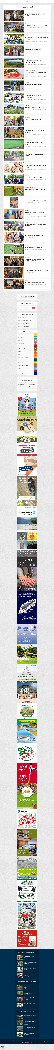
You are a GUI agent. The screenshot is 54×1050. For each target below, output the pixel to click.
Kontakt (9, 1040)
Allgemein (27, 47)
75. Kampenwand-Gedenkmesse (29, 1027)
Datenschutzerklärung (20, 1040)
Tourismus (27, 105)
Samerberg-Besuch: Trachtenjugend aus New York (30, 963)
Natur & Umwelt (28, 12)
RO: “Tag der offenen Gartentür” (35, 107)
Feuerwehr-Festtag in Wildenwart (30, 1015)
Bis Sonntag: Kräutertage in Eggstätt (36, 189)
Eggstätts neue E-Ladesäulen (33, 84)
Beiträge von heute (22, 317)
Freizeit (26, 222)
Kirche (26, 23)
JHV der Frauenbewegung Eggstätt (35, 282)
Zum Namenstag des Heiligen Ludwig (29, 1022)
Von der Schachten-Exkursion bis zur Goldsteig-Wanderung (30, 992)
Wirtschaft (27, 82)
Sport (26, 268)
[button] (3, 1047)
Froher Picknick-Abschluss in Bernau (30, 1003)
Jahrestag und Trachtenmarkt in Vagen (30, 969)
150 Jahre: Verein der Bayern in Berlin (29, 957)
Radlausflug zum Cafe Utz (33, 119)
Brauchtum (27, 257)
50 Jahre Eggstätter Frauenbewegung (36, 25)
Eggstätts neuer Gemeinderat (34, 177)
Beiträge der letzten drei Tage (24, 320)
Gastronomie (27, 117)
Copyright (13, 1040)
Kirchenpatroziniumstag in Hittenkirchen (29, 1034)
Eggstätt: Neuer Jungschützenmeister (36, 271)
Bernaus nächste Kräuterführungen (30, 997)
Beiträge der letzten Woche (24, 323)
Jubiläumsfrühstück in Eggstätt (35, 236)
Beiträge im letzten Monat (24, 326)
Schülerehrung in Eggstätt (33, 49)
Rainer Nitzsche (29, 1042)
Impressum (5, 1040)
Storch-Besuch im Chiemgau (33, 247)
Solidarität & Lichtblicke (30, 70)
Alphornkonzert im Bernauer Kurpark (29, 986)
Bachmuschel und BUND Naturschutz (36, 201)
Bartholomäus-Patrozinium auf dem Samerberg (30, 974)
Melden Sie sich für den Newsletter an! (26, 388)
